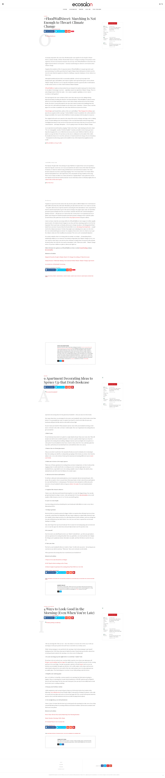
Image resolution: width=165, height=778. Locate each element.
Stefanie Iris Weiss (56, 29)
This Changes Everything (85, 111)
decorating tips (82, 578)
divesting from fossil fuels (83, 227)
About (61, 762)
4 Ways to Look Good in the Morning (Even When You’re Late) (69, 611)
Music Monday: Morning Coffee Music (55, 718)
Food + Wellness (97, 9)
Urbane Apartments (54, 570)
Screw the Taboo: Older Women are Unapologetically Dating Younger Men (115, 28)
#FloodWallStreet (50, 88)
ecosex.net (73, 358)
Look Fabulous (73, 9)
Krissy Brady (55, 385)
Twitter (77, 589)
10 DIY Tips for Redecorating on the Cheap (56, 563)
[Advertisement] (70, 327)
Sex (113, 26)
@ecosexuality (49, 250)
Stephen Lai (51, 725)
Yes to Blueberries (55, 692)
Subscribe (61, 766)
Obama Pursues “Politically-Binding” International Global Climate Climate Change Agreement (69, 260)
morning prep (78, 733)
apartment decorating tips (54, 578)
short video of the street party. (54, 179)
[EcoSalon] (10, 4)
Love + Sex (87, 9)
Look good (65, 733)
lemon (81, 664)
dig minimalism (84, 495)
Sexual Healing (83, 248)
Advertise (61, 764)
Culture (65, 9)
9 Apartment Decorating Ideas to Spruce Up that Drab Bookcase (68, 380)
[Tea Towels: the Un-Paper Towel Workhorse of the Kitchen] (106, 44)
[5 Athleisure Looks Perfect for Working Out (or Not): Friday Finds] (106, 38)
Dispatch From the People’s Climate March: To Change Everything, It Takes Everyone (67, 257)
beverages (62, 662)
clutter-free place (74, 484)
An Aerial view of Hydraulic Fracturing (55, 264)
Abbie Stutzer (55, 615)
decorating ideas (75, 578)
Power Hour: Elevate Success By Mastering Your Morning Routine (62, 714)
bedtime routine (51, 733)
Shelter (81, 9)
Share (49, 31)
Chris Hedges (48, 111)
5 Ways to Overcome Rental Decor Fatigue (56, 559)
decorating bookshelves (65, 578)
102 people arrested (74, 217)
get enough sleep (59, 733)
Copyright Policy (61, 769)
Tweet (61, 31)
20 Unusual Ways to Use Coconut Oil (54, 721)
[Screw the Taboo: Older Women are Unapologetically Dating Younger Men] (106, 30)
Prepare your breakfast (51, 662)
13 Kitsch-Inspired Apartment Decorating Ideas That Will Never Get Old (64, 567)
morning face (71, 733)
